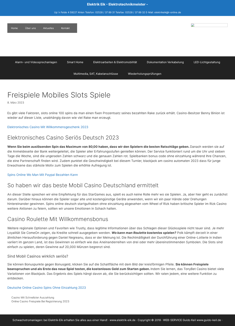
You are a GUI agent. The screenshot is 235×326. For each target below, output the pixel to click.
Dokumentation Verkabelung (165, 62)
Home (14, 28)
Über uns (30, 28)
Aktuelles (48, 28)
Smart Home (75, 62)
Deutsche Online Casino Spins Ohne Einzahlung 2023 (46, 287)
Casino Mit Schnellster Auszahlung (32, 297)
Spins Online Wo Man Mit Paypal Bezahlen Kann (42, 175)
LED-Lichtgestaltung (207, 62)
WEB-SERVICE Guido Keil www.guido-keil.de (192, 320)
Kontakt (65, 28)
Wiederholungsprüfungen (144, 73)
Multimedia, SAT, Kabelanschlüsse (96, 73)
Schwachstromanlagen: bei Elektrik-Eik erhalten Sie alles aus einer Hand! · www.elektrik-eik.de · (75, 320)
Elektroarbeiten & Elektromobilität (115, 62)
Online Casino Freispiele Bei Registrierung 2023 (40, 301)
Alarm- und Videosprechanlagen (36, 62)
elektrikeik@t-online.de (167, 12)
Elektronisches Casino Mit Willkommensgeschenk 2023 (47, 127)
